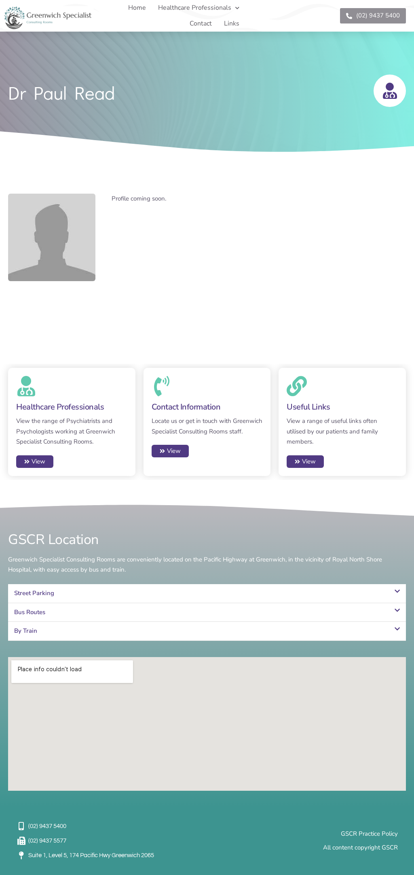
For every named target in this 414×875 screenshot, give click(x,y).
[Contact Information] (162, 386)
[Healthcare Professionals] (26, 386)
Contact (201, 23)
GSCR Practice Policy (369, 834)
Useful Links (308, 406)
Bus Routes (29, 612)
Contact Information (186, 406)
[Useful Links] (297, 386)
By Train (25, 631)
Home (137, 7)
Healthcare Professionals (194, 7)
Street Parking (34, 593)
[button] (207, 593)
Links (231, 23)
